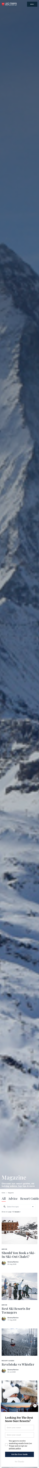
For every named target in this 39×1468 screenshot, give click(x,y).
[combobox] (12, 1212)
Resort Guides (8, 1360)
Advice (13, 1199)
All (4, 1199)
